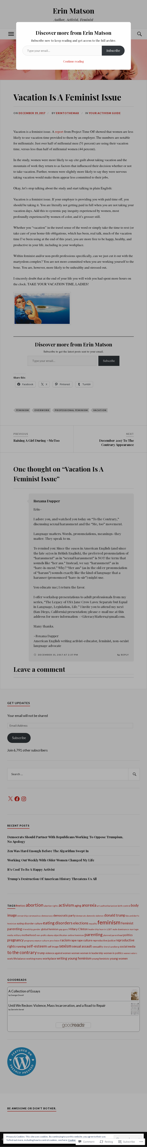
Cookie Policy (75, 1140)
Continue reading (73, 61)
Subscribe (113, 51)
